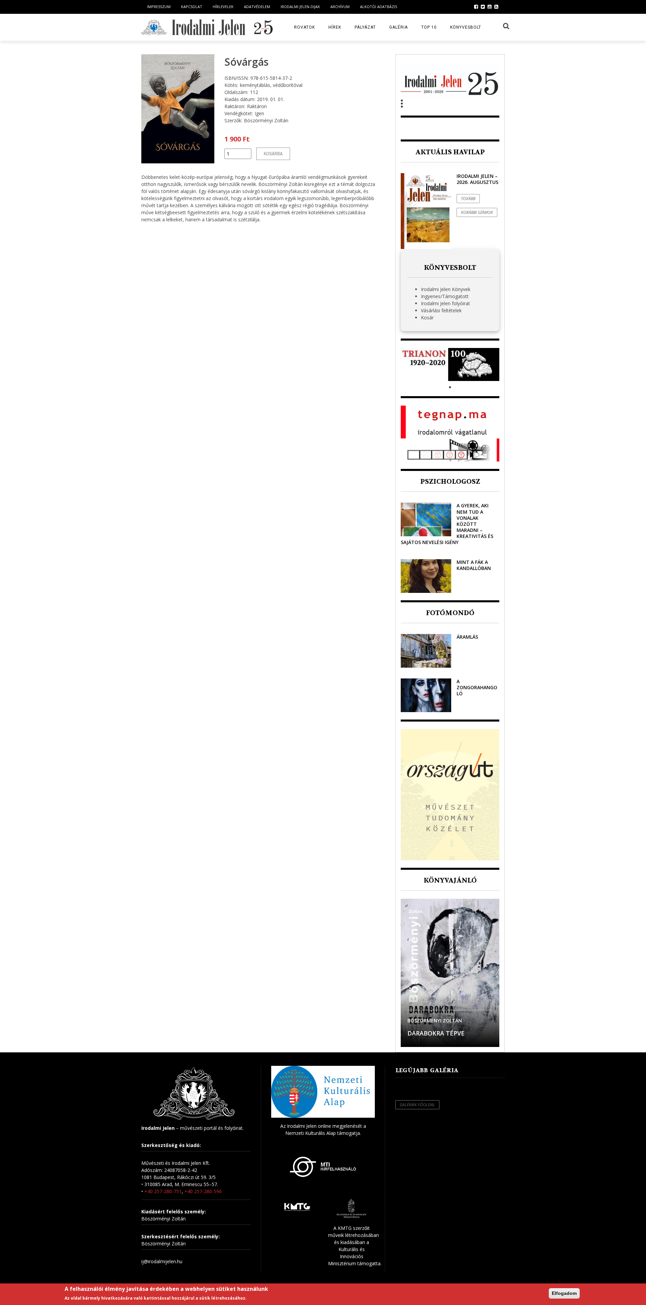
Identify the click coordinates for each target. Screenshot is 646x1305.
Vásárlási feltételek (441, 310)
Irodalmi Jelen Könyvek (445, 289)
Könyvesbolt (465, 27)
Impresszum (159, 6)
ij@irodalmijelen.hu (161, 1261)
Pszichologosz (450, 481)
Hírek (334, 27)
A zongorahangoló (477, 687)
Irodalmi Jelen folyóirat (445, 303)
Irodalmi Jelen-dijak (300, 6)
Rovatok (304, 27)
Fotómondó (450, 613)
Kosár (427, 317)
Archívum (340, 6)
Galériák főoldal (417, 1105)
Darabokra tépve (436, 1033)
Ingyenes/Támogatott (445, 296)
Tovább (468, 198)
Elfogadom (564, 1293)
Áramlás (467, 637)
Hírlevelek (223, 6)
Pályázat (365, 27)
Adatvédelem (257, 6)
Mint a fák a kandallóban (474, 565)
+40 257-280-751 (163, 1191)
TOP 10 (429, 27)
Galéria (398, 27)
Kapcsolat (191, 6)
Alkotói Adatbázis (378, 6)
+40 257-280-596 (203, 1191)
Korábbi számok (477, 212)
